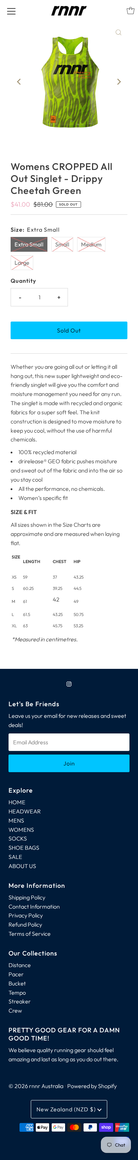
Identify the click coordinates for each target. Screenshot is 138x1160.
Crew (15, 1010)
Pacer (16, 974)
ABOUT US (22, 865)
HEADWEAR (24, 811)
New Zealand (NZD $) (66, 1109)
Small (62, 244)
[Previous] (19, 82)
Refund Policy (25, 924)
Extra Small (29, 244)
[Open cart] (130, 10)
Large (22, 262)
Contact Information (34, 906)
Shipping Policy (26, 897)
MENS (16, 820)
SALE (15, 856)
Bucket (17, 983)
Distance (19, 965)
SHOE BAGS (23, 847)
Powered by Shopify (92, 1085)
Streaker (19, 1001)
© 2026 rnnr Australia (35, 1085)
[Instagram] (69, 684)
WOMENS (21, 829)
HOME (16, 802)
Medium (91, 244)
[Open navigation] (11, 10)
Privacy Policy (25, 915)
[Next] (118, 82)
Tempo (17, 992)
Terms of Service (29, 933)
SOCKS (17, 838)
